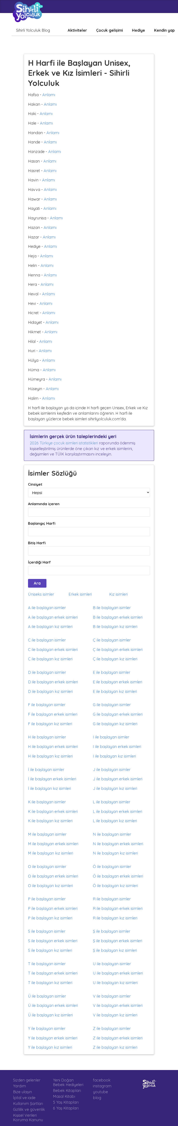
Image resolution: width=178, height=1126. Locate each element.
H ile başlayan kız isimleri (50, 756)
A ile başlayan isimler (47, 607)
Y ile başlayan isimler (46, 1028)
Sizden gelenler (26, 1080)
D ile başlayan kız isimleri (50, 691)
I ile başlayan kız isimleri (114, 756)
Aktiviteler (77, 30)
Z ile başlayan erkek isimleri (118, 1038)
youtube (100, 1091)
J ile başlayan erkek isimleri (117, 778)
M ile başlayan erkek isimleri (53, 843)
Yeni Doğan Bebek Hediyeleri (68, 1082)
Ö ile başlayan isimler (112, 866)
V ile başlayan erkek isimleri (118, 1005)
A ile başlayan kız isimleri (50, 626)
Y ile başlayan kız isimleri (50, 1047)
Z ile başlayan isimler (112, 1028)
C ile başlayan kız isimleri (50, 658)
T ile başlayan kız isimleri (50, 982)
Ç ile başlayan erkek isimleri (118, 649)
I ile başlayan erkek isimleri (117, 746)
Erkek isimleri (80, 594)
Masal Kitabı (64, 1096)
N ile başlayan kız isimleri (115, 853)
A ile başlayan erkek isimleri (53, 617)
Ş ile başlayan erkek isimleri (117, 940)
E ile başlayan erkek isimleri (117, 681)
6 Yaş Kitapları (66, 1108)
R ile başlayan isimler (112, 898)
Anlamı (48, 94)
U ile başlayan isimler (112, 963)
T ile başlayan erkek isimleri (52, 973)
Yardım (19, 1085)
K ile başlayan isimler (47, 801)
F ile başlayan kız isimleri (50, 723)
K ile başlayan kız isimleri (50, 820)
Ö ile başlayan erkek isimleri (118, 876)
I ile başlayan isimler (111, 737)
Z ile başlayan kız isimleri (115, 1047)
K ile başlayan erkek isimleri (53, 811)
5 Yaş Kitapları (66, 1102)
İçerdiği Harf (39, 562)
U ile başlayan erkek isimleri (118, 973)
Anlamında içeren (43, 503)
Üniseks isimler (41, 594)
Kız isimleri (118, 594)
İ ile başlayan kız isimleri (49, 788)
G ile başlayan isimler (112, 704)
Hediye (138, 30)
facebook (101, 1080)
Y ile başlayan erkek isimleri (52, 1038)
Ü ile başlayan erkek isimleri (53, 1005)
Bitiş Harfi (37, 543)
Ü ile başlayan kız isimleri (50, 1015)
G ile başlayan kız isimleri (115, 723)
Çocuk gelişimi (109, 30)
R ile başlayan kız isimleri (115, 918)
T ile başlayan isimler (47, 963)
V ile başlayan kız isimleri (115, 1015)
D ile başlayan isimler (47, 672)
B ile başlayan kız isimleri (115, 626)
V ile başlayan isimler (112, 996)
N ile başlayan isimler (112, 834)
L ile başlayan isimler (111, 801)
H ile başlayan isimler (47, 737)
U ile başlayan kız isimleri (115, 982)
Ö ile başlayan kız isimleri (115, 885)
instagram (102, 1085)
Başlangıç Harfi (41, 523)
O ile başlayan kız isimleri (50, 885)
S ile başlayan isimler (46, 931)
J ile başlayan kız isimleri (115, 788)
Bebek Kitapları (67, 1090)
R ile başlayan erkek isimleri (118, 908)
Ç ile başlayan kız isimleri (115, 658)
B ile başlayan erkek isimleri (118, 617)
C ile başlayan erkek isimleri (53, 649)
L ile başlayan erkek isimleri (117, 811)
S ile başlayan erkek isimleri (52, 940)
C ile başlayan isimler (47, 640)
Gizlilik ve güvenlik (29, 1109)
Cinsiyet (35, 484)
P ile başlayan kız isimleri (50, 918)
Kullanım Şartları (28, 1103)
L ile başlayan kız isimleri (115, 820)
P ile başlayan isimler (47, 898)
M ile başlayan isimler (47, 834)
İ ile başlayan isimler (46, 769)
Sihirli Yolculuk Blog (33, 30)
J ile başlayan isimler (111, 769)
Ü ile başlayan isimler (47, 996)
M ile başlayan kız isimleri (50, 853)
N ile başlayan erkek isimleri (118, 843)
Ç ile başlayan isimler (112, 640)
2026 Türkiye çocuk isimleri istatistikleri (64, 443)
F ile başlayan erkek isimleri (52, 714)
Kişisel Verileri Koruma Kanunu (28, 1117)
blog (97, 1097)
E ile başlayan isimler (111, 672)
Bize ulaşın (22, 1091)
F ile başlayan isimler (46, 704)
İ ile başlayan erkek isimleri (52, 778)
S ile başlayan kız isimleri (50, 950)
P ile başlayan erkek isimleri (52, 908)
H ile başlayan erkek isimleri (53, 746)
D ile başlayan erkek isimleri (53, 681)
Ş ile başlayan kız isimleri (115, 950)
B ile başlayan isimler (112, 607)
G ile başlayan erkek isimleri (118, 714)
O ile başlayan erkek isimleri (53, 876)
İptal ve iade (24, 1097)
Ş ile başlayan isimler (111, 931)
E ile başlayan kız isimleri (115, 691)
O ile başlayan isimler (47, 866)
